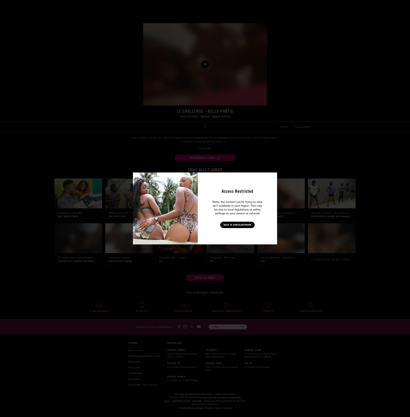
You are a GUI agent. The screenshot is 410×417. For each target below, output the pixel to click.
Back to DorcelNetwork (237, 224)
